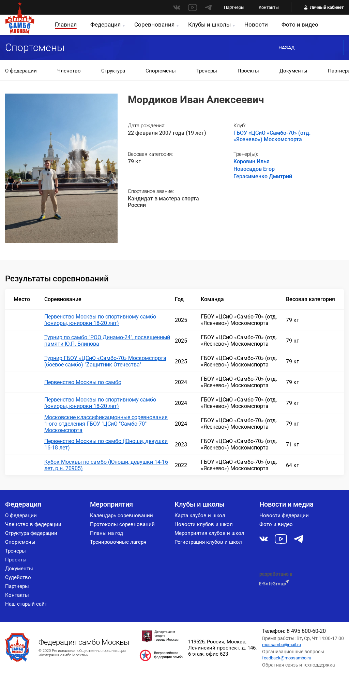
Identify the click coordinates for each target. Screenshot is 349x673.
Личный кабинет (327, 7)
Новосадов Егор (254, 169)
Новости (256, 24)
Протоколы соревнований (122, 524)
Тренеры (206, 71)
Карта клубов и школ (199, 515)
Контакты (269, 7)
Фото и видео (300, 24)
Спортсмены (161, 71)
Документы (293, 71)
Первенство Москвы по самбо (82, 382)
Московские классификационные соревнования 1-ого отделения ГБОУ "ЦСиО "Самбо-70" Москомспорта (106, 423)
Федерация (105, 24)
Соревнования (154, 24)
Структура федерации (31, 533)
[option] (21, 71)
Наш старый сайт (26, 604)
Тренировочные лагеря (118, 542)
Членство (69, 71)
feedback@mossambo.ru (286, 657)
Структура (113, 71)
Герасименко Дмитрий (262, 176)
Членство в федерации (33, 524)
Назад (286, 47)
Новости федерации (284, 515)
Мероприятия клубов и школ (209, 533)
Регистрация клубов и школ (208, 542)
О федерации (21, 71)
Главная (66, 24)
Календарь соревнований (121, 515)
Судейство (18, 577)
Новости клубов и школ (203, 524)
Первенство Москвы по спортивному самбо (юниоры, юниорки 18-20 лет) (100, 319)
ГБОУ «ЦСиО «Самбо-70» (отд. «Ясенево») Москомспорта (271, 136)
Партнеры (234, 7)
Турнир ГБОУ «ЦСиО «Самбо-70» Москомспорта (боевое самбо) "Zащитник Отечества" (105, 361)
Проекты (248, 71)
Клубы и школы (209, 24)
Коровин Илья (251, 161)
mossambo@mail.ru (281, 644)
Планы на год (106, 533)
